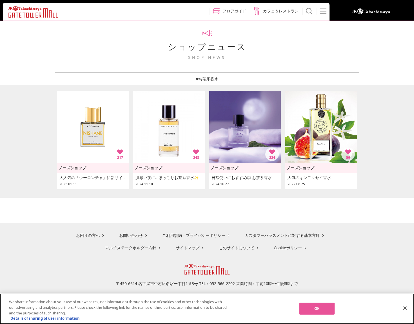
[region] (207, 309)
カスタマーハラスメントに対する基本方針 (282, 235)
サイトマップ (187, 247)
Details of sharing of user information (45, 318)
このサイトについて (236, 247)
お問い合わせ (131, 235)
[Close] (405, 308)
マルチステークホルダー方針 (130, 247)
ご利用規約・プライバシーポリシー (193, 235)
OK (317, 308)
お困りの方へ (88, 235)
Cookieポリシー (288, 247)
